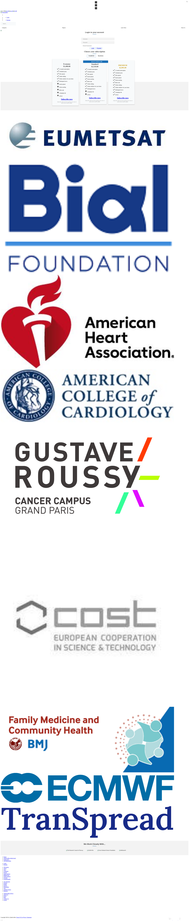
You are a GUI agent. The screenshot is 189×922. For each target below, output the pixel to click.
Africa (5, 868)
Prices (5, 896)
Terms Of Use (19, 917)
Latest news (6, 859)
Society (5, 885)
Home (5, 857)
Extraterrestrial (7, 879)
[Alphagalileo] (4, 12)
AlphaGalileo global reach (10, 858)
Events (5, 900)
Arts (5, 888)
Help (5, 897)
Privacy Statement (27, 917)
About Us (6, 894)
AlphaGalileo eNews (8, 893)
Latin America (7, 874)
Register (8, 20)
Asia (5, 870)
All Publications (7, 861)
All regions (6, 867)
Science (5, 883)
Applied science (7, 889)
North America (7, 876)
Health (5, 884)
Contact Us (6, 898)
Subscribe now (67, 99)
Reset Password (87, 45)
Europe (5, 872)
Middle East (6, 875)
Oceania (5, 878)
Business (6, 891)
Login (7, 17)
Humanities (6, 887)
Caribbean (6, 871)
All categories (7, 881)
